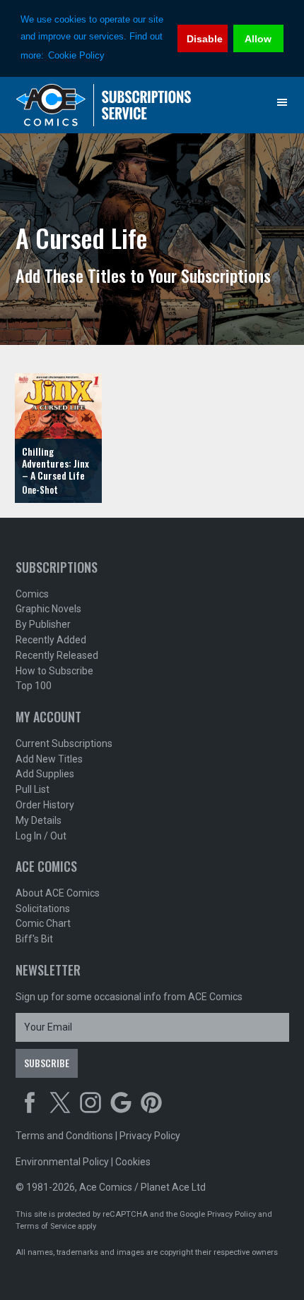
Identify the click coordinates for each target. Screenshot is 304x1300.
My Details (39, 820)
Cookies (133, 1161)
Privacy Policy (149, 1135)
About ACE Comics (58, 893)
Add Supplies (45, 773)
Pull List (32, 789)
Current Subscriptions (64, 743)
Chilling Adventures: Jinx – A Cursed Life (55, 463)
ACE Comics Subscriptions (104, 105)
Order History (45, 804)
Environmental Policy (62, 1161)
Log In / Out (41, 836)
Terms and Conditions (64, 1135)
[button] (282, 102)
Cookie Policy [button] (76, 55)
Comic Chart (43, 923)
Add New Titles (49, 759)
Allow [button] (258, 38)
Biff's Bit (34, 938)
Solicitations (43, 908)
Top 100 (34, 685)
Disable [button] (205, 38)
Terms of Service (46, 1226)
